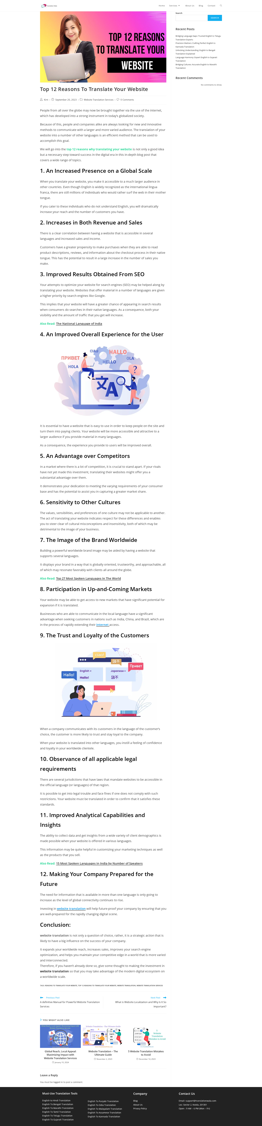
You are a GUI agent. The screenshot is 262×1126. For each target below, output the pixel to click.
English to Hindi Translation (56, 1100)
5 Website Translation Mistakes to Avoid (146, 1053)
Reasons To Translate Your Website (61, 985)
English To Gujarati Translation (58, 1119)
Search (179, 13)
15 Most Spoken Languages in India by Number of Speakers (99, 863)
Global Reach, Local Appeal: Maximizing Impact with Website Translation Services (60, 1055)
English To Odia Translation (102, 1105)
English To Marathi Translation (58, 1108)
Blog (135, 1100)
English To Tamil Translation (56, 1111)
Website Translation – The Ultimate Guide (103, 1053)
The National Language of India (79, 324)
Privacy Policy (140, 1108)
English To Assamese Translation (104, 1112)
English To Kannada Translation (104, 1116)
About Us (138, 1104)
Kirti (46, 99)
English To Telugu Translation (57, 1115)
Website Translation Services (98, 99)
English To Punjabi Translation (103, 1101)
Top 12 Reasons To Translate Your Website (97, 985)
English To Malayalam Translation (105, 1108)
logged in (58, 1082)
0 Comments (127, 99)
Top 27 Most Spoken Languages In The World (88, 578)
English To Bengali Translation (57, 1104)
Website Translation (126, 985)
